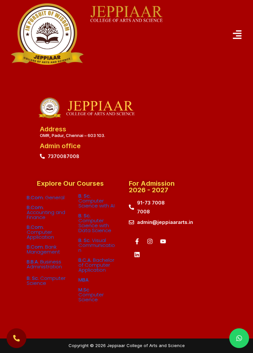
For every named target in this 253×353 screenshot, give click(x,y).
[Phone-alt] (16, 338)
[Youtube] (163, 241)
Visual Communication (96, 245)
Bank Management (43, 249)
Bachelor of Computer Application (96, 265)
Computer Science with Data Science (94, 223)
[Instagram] (149, 241)
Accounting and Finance (46, 212)
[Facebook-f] (137, 241)
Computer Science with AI (96, 200)
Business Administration (44, 264)
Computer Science (46, 280)
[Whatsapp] (239, 338)
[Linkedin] (137, 254)
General (46, 197)
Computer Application (40, 232)
